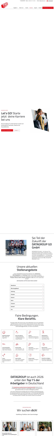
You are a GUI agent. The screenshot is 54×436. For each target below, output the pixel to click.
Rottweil (13, 306)
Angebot (15, 7)
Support (35, 7)
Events (26, 7)
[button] (20, 0)
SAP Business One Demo (48, 7)
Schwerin (13, 303)
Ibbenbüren (13, 285)
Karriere (31, 7)
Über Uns (21, 7)
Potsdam (13, 294)
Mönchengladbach (15, 288)
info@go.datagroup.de (42, 0)
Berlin (12, 300)
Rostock (12, 297)
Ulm (12, 309)
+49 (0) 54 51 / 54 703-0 (31, 0)
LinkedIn (16, 130)
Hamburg (13, 291)
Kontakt (40, 7)
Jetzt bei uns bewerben (6, 130)
